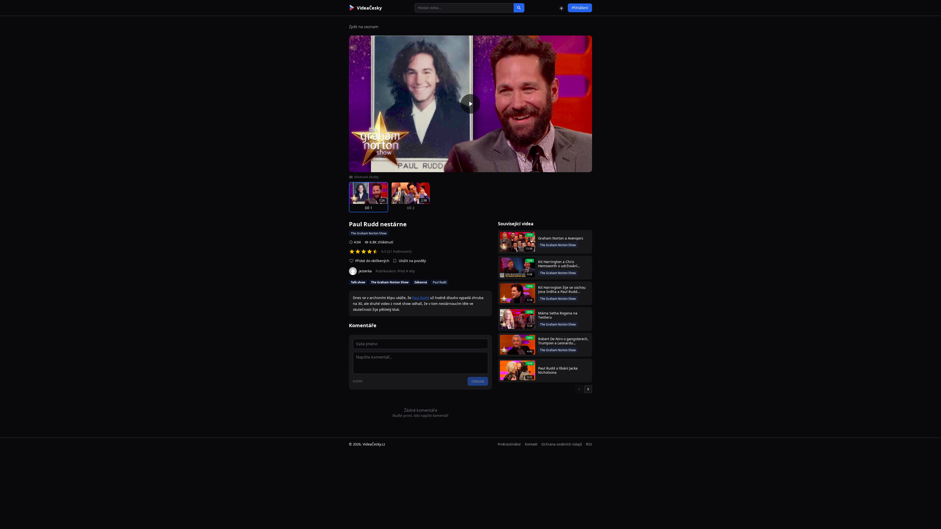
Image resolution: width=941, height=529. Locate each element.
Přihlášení (580, 7)
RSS (589, 444)
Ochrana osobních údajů (561, 444)
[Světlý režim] (561, 8)
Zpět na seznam (363, 26)
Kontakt (531, 444)
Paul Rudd (420, 297)
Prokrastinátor (509, 444)
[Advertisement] (321, 89)
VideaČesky (369, 8)
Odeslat (477, 381)
